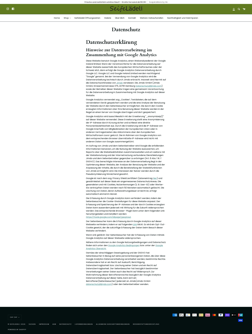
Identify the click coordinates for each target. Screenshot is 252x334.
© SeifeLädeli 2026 (16, 324)
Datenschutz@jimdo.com (149, 85)
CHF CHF (13, 317)
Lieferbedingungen (84, 324)
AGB (54, 324)
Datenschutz (65, 324)
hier (155, 178)
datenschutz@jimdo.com (99, 284)
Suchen (32, 324)
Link (135, 224)
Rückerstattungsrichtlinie (146, 324)
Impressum (44, 324)
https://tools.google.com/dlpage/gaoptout (108, 217)
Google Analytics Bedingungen (124, 245)
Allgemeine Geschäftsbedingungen (113, 324)
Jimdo (119, 82)
